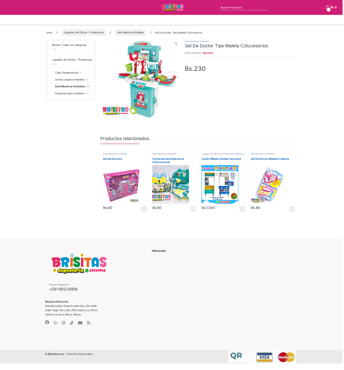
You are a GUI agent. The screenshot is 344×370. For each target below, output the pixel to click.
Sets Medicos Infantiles (130, 32)
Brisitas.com (56, 353)
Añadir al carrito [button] (143, 209)
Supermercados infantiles (72, 93)
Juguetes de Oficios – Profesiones (72, 61)
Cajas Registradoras (68, 72)
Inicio (49, 32)
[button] (176, 44)
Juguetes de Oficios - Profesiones (84, 32)
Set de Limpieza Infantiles (71, 79)
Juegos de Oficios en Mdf (215, 153)
